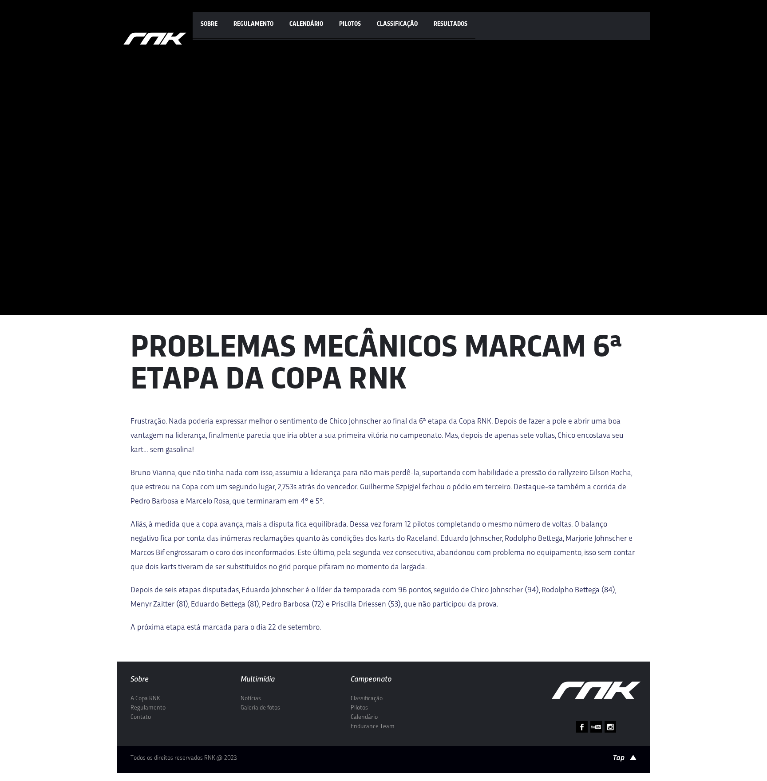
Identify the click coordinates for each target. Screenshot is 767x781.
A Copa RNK (145, 699)
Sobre (209, 24)
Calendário (306, 24)
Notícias (251, 699)
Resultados (450, 24)
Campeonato (371, 679)
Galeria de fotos (260, 708)
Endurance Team (373, 726)
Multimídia (258, 679)
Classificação (397, 24)
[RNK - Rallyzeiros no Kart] (155, 38)
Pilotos (350, 24)
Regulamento (253, 24)
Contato (140, 717)
